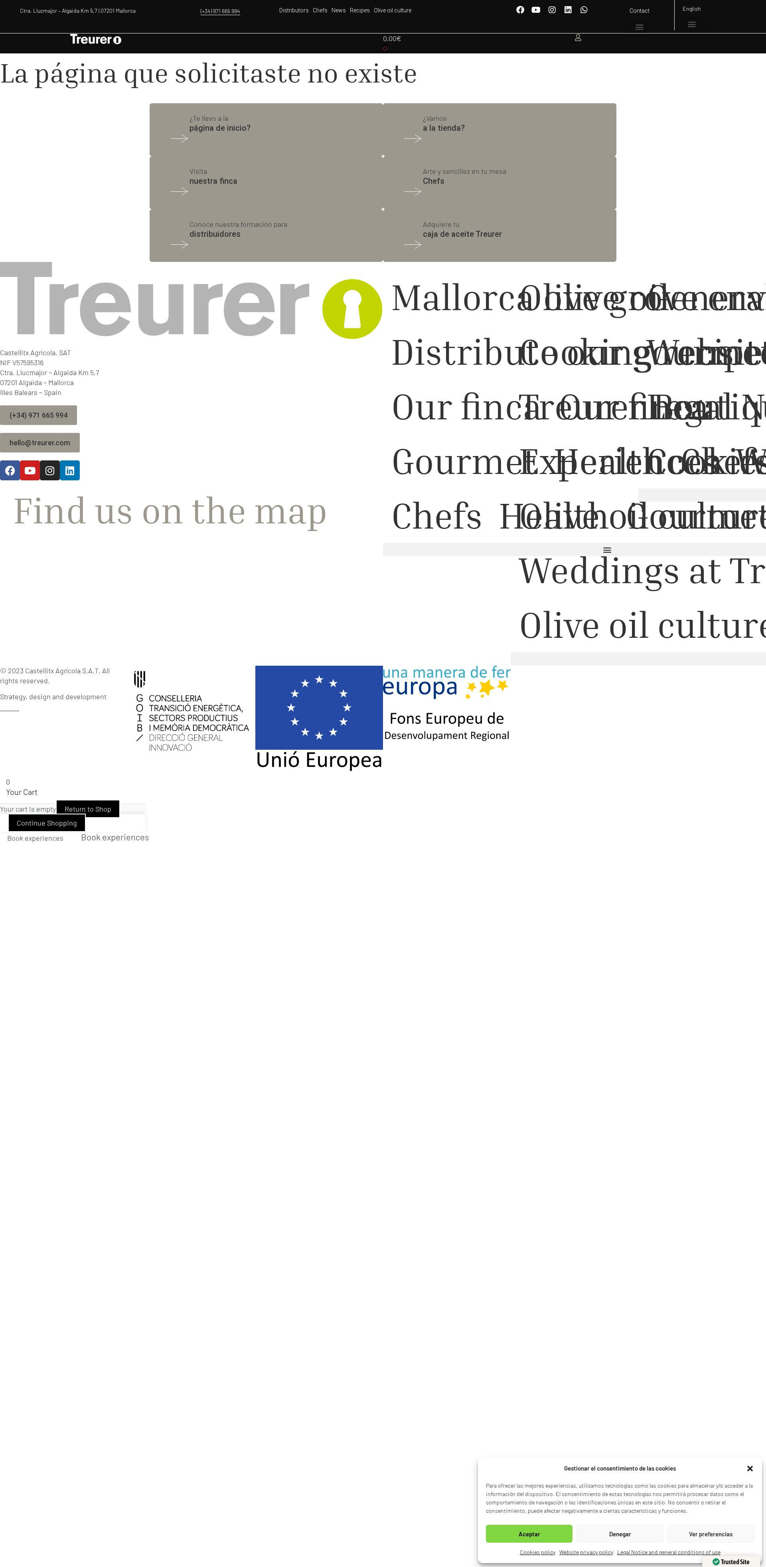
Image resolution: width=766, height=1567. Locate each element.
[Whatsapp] (584, 10)
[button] (750, 1469)
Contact (640, 11)
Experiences (619, 460)
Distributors (294, 10)
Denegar (620, 1534)
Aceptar (529, 1534)
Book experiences (35, 837)
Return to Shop (88, 808)
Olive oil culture (392, 10)
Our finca (466, 405)
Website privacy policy (586, 1552)
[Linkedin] (568, 10)
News (339, 10)
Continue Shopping (47, 822)
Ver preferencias (710, 1534)
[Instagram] (552, 10)
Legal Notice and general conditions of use (669, 1552)
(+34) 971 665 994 (220, 11)
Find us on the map (170, 509)
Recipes (360, 10)
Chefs (320, 10)
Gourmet (464, 460)
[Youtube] (536, 10)
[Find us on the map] (3, 491)
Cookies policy (537, 1552)
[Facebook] (520, 10)
